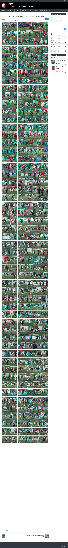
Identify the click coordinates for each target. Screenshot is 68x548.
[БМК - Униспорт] (58, 47)
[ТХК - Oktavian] (58, 42)
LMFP (7, 530)
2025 (3, 530)
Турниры (17, 10)
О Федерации (10, 10)
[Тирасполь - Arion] (58, 38)
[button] (66, 10)
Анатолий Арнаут (11, 20)
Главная (3, 10)
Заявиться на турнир (45, 10)
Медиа (36, 10)
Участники (24, 10)
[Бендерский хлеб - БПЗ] (58, 51)
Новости (31, 10)
